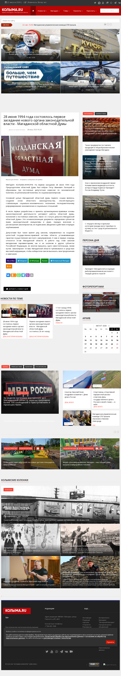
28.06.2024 (6, 315)
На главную (87, 618)
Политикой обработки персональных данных (64, 636)
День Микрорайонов (86, 448)
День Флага (69, 402)
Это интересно (40, 367)
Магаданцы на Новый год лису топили (20, 548)
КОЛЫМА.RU (12, 10)
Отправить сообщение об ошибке (31, 179)
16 (117, 340)
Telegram (23, 261)
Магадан (54, 11)
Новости (41, 11)
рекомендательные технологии (57, 638)
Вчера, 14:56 (68, 423)
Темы (65, 11)
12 (96, 340)
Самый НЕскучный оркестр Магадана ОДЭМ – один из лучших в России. (29, 585)
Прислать (90, 11)
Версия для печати (12, 179)
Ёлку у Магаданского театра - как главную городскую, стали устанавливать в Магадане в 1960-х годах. (30, 551)
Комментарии (101, 113)
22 (112, 344)
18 (91, 344)
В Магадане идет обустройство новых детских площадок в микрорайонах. (29, 463)
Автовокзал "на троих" (16, 515)
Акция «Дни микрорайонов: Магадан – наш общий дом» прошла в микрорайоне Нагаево (87, 463)
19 (96, 344)
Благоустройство (10, 448)
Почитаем (8, 489)
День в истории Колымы (17, 129)
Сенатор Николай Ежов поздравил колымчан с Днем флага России (76, 394)
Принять (110, 642)
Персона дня (91, 240)
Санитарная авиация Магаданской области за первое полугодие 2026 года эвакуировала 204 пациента (90, 85)
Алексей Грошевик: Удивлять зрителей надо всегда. (26, 581)
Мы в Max (11, 261)
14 (106, 340)
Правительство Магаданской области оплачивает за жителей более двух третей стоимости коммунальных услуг (30, 53)
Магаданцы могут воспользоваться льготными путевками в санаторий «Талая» (90, 53)
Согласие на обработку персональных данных (107, 647)
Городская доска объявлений (105, 626)
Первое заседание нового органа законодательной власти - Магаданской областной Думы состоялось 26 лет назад (39, 326)
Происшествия (22, 393)
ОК (9, 266)
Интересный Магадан (60, 261)
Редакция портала (86, 621)
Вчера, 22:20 (68, 386)
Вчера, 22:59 (8, 393)
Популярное (88, 113)
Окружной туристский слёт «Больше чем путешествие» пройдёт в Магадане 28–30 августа (31, 85)
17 (85, 344)
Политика (28, 367)
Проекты (77, 11)
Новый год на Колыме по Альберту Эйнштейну (83, 546)
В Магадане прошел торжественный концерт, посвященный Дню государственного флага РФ (100, 302)
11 (91, 340)
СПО (93, 425)
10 (85, 340)
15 (112, 340)
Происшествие (16, 367)
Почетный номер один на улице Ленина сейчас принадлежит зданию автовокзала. (39, 520)
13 (101, 340)
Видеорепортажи (25, 448)
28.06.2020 (32, 315)
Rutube (45, 261)
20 (101, 344)
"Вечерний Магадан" (107, 622)
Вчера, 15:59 (97, 386)
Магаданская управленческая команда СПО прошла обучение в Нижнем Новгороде (68, 25)
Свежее (5, 367)
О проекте (87, 625)
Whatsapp (35, 261)
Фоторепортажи (93, 286)
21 (106, 344)
